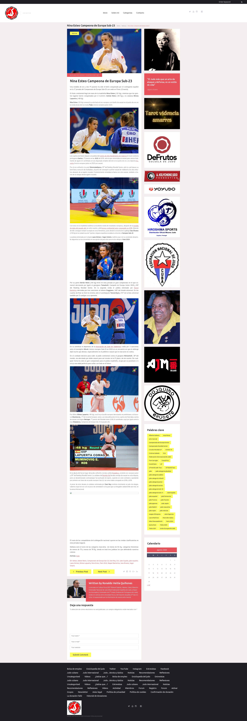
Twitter (112, 669)
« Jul (148, 585)
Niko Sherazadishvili (155, 521)
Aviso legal (97, 692)
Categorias (127, 13)
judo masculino (165, 507)
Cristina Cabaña (154, 453)
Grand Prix (165, 460)
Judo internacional (91, 673)
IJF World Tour (170, 467)
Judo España (124, 561)
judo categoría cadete (156, 475)
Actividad (117, 688)
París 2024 (103, 563)
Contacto (140, 13)
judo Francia (153, 500)
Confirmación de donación (162, 692)
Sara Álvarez (125, 563)
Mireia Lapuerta (85, 563)
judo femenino (166, 496)
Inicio (105, 13)
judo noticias (164, 510)
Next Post (102, 571)
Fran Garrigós (153, 460)
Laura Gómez (74, 563)
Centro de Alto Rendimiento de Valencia (113, 156)
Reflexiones (164, 673)
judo (150, 471)
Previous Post (82, 571)
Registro (152, 688)
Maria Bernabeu (168, 518)
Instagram (137, 669)
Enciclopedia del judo (95, 669)
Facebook (165, 669)
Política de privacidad (116, 692)
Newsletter (83, 692)
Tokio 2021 (152, 528)
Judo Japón (165, 503)
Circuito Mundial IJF (155, 449)
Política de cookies (138, 692)
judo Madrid (152, 507)
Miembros (129, 688)
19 (157, 573)
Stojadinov (115, 473)
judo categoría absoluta (163, 471)
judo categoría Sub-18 (156, 489)
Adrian (74, 561)
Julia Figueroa (168, 514)
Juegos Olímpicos (155, 514)
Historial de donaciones (97, 696)
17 (149, 573)
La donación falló (74, 696)
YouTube (124, 669)
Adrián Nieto (82, 561)
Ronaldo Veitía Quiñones (78, 75)
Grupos (70, 692)
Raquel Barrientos (114, 563)
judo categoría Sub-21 (156, 492)
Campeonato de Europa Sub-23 (98, 561)
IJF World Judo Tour (155, 467)
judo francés (165, 500)
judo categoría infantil (156, 478)
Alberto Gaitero (154, 435)
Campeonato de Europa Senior (159, 442)
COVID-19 (168, 449)
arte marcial (153, 439)
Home (118, 26)
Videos (87, 676)
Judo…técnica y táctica (113, 673)
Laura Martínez (154, 518)
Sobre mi (115, 13)
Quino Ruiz (152, 525)
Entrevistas (151, 669)
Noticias (124, 26)
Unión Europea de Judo (167, 528)
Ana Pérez (166, 435)
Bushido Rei (106, 475)
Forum (141, 688)
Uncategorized (73, 676)
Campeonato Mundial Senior (158, 446)
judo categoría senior (156, 485)
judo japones (153, 503)
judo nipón (152, 510)
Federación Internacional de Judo (160, 457)
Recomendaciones (147, 673)
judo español (133, 561)
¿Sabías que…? (101, 676)
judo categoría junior (155, 482)
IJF (161, 464)
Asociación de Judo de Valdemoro (108, 347)
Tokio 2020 (163, 525)
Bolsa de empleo (74, 669)
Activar (175, 688)
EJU (78, 556)
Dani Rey (113, 561)
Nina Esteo (95, 563)
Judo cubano (72, 673)
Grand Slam (152, 464)
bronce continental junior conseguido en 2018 (117, 228)
